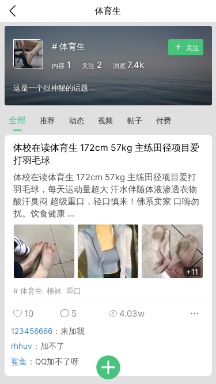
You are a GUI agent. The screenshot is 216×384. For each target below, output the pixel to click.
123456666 (31, 331)
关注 (191, 47)
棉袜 (54, 290)
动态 (76, 120)
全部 (17, 120)
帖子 (134, 120)
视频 (105, 120)
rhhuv (21, 346)
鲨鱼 (19, 361)
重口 (73, 290)
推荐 (47, 120)
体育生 (31, 290)
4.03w (131, 313)
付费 (163, 120)
